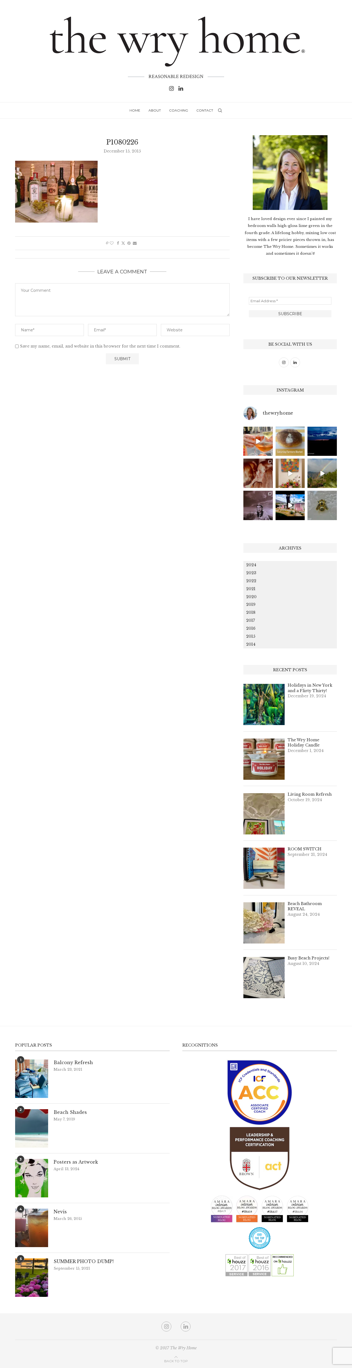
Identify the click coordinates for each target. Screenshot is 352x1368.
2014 (250, 644)
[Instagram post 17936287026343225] (290, 441)
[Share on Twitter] (123, 243)
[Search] (220, 110)
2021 (250, 588)
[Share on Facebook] (118, 243)
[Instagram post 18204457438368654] (258, 441)
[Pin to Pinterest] (129, 243)
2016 (250, 628)
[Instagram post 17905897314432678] (322, 441)
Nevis (60, 1211)
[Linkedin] (180, 88)
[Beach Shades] (31, 1128)
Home (135, 110)
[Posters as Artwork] (31, 1178)
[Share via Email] (135, 243)
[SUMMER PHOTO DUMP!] (31, 1277)
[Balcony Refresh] (31, 1078)
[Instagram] (171, 88)
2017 (250, 620)
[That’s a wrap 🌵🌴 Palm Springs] (322, 473)
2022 (251, 580)
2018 (250, 612)
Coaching (178, 110)
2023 (251, 572)
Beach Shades (70, 1112)
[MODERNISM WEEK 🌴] (290, 505)
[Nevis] (31, 1228)
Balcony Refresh (73, 1062)
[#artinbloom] (290, 473)
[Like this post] (112, 243)
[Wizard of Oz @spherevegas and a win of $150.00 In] (258, 505)
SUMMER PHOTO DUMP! (84, 1261)
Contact (204, 110)
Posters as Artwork (76, 1162)
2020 (251, 596)
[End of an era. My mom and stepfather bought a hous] (322, 505)
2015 (250, 636)
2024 (251, 564)
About (154, 110)
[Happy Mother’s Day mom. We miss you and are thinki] (258, 473)
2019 (250, 604)
